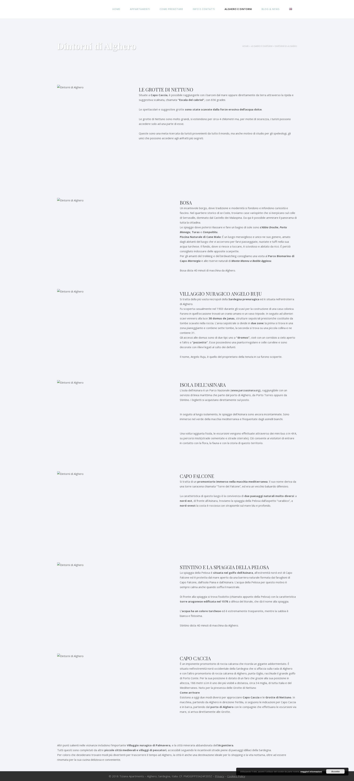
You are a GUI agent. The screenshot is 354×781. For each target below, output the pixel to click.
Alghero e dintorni (261, 46)
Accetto (335, 771)
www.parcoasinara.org (245, 390)
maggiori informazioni (311, 771)
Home (245, 46)
